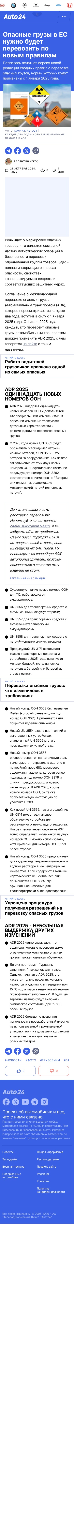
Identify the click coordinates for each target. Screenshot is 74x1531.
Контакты (43, 1181)
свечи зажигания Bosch (30, 526)
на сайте (30, 344)
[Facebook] (6, 1101)
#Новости (13, 1060)
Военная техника (14, 1166)
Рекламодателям (48, 1159)
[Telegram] (34, 1101)
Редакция (43, 1174)
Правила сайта (46, 1166)
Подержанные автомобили (12, 1175)
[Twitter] (15, 1101)
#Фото (31, 1060)
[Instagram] (44, 1101)
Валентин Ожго (26, 161)
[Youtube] (25, 1101)
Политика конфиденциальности (51, 1190)
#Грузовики (50, 1060)
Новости (8, 1152)
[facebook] (17, 150)
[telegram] (8, 150)
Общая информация (50, 1152)
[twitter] (26, 150)
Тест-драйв (10, 1159)
